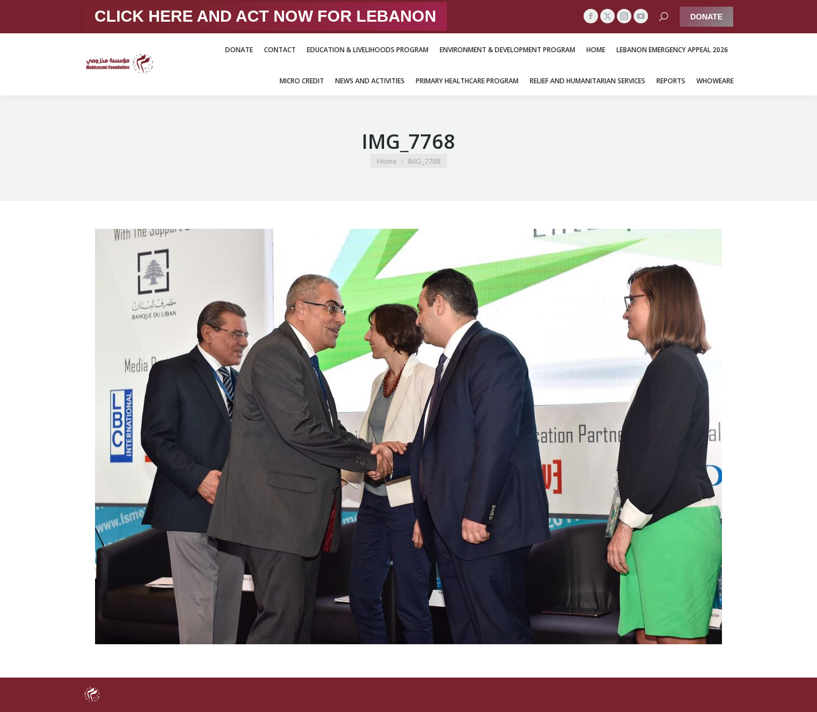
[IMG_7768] (408, 436)
